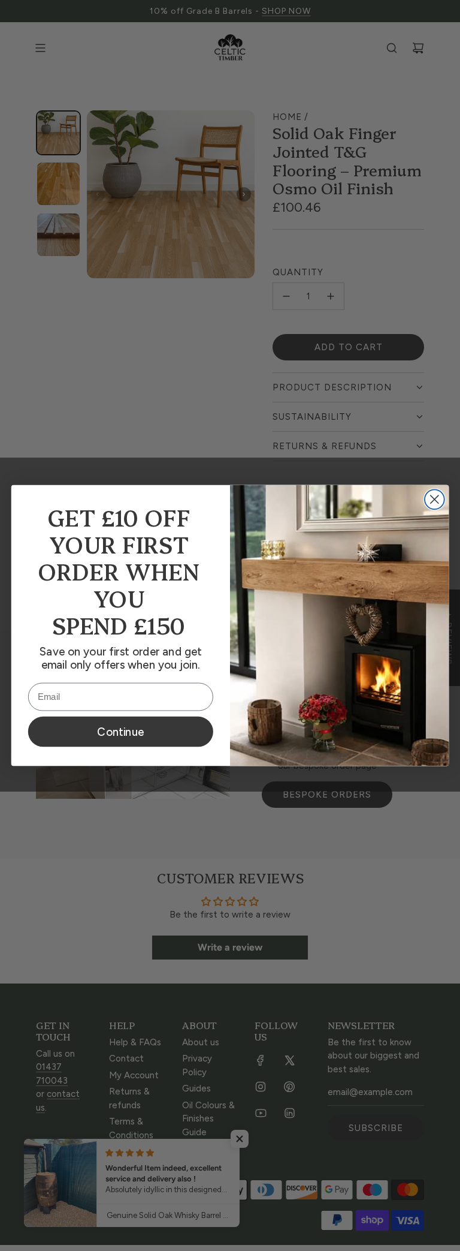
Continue (120, 731)
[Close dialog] (434, 499)
